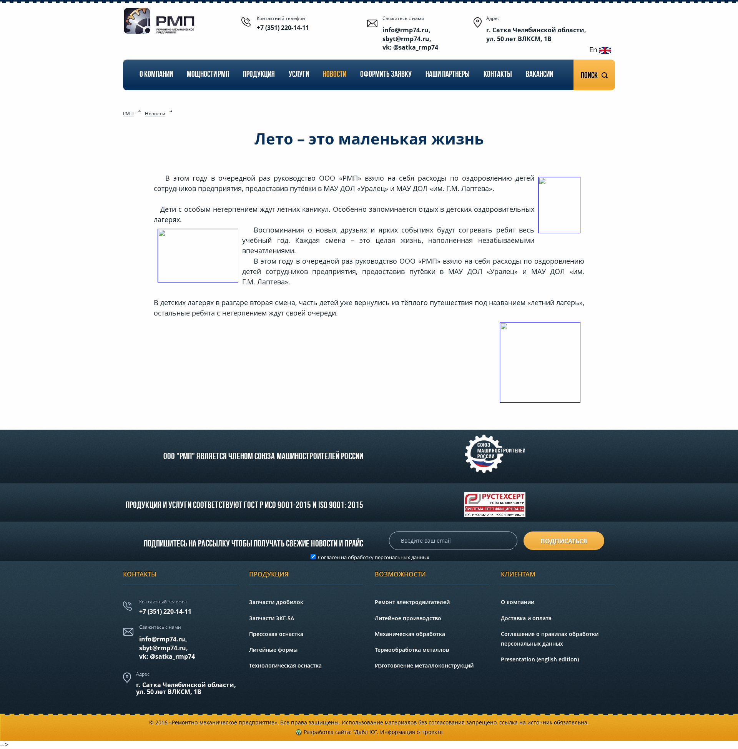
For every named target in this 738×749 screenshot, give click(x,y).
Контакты (498, 74)
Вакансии (539, 74)
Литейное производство (408, 618)
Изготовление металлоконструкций (424, 665)
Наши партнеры (448, 74)
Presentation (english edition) (540, 659)
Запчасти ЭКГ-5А (271, 618)
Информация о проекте (411, 732)
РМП (128, 114)
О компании (156, 74)
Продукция (259, 74)
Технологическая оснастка (285, 665)
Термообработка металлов (412, 649)
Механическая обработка (410, 634)
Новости (334, 74)
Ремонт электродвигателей (412, 602)
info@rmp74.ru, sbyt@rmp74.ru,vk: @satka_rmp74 (167, 648)
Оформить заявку (386, 74)
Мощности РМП (208, 74)
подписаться (563, 541)
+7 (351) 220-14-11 (283, 27)
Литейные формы (273, 649)
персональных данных (402, 557)
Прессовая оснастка (276, 634)
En (594, 49)
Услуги (299, 74)
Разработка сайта (327, 732)
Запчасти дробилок (276, 602)
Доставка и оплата (526, 618)
